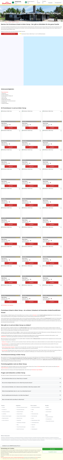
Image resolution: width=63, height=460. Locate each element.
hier (36, 457)
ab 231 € (11, 166)
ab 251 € (11, 301)
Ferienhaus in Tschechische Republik (29, 440)
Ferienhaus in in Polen (44, 438)
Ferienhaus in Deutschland (14, 437)
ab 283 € (52, 205)
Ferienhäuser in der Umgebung (8, 305)
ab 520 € (31, 205)
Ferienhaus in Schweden (24, 437)
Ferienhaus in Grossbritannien (11, 438)
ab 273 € (31, 166)
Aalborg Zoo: (4, 341)
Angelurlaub (19, 420)
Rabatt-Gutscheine (5, 418)
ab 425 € (11, 147)
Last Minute (4, 413)
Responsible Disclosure (50, 421)
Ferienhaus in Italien (28, 438)
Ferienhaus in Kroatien (36, 438)
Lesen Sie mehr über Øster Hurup (9, 33)
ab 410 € (31, 301)
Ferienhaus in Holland (20, 438)
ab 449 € (11, 185)
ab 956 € (31, 243)
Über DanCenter (34, 416)
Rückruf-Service (48, 409)
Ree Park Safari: (4, 350)
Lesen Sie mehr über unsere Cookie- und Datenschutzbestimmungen (12, 457)
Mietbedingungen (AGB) (36, 420)
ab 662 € (52, 243)
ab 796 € (11, 127)
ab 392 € (31, 147)
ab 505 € (52, 224)
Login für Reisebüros (49, 416)
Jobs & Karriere (48, 411)
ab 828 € (52, 127)
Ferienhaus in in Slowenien (9, 440)
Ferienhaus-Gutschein (6, 411)
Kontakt (47, 407)
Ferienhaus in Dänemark (5, 437)
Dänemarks (35, 315)
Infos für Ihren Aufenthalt (36, 407)
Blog (17, 424)
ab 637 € (52, 301)
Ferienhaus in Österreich (40, 440)
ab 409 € (11, 282)
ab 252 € (52, 166)
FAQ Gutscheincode (35, 413)
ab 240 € (11, 243)
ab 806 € (52, 282)
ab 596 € (52, 147)
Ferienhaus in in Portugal (53, 438)
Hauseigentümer (58, 2)
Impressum (33, 424)
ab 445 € (31, 127)
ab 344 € (52, 185)
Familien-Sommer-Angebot (6, 416)
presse (33, 418)
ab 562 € (11, 263)
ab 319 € (11, 224)
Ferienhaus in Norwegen (32, 437)
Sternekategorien (34, 429)
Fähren (33, 409)
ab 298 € (31, 224)
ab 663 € (11, 205)
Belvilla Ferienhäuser (20, 429)
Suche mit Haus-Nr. (5, 420)
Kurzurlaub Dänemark (20, 409)
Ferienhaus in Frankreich (49, 437)
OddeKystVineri (3, 336)
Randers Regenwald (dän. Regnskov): (8, 347)
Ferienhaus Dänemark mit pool (22, 407)
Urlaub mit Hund (19, 413)
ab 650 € (31, 282)
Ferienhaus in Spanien (19, 440)
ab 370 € (52, 263)
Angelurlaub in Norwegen (21, 422)
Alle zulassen (52, 449)
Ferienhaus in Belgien (41, 437)
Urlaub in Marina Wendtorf (21, 416)
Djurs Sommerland (5, 92)
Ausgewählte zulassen (52, 451)
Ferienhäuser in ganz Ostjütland (37, 369)
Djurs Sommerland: (5, 343)
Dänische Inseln (19, 418)
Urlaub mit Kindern (20, 411)
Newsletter (50, 2)
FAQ (32, 411)
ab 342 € (31, 185)
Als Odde (38, 366)
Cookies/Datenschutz (35, 422)
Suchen (3, 407)
